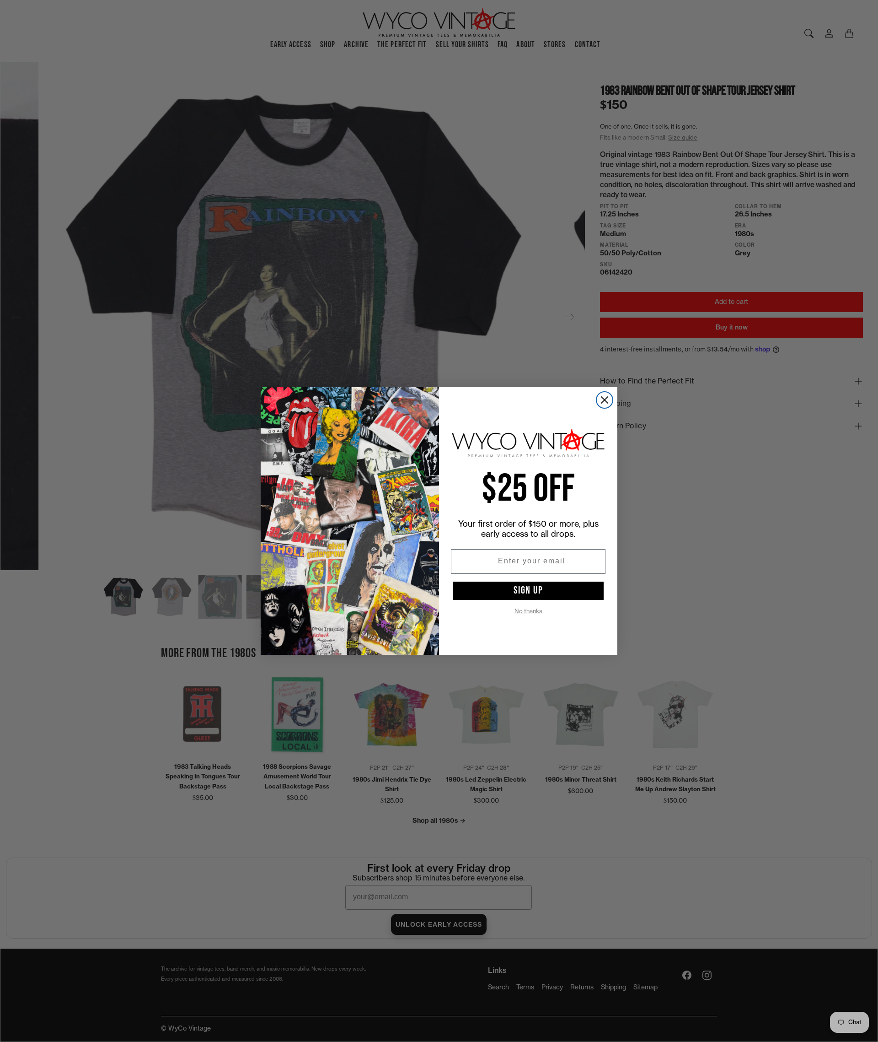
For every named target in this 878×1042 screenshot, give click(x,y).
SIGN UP (528, 590)
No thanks (528, 611)
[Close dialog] (604, 400)
